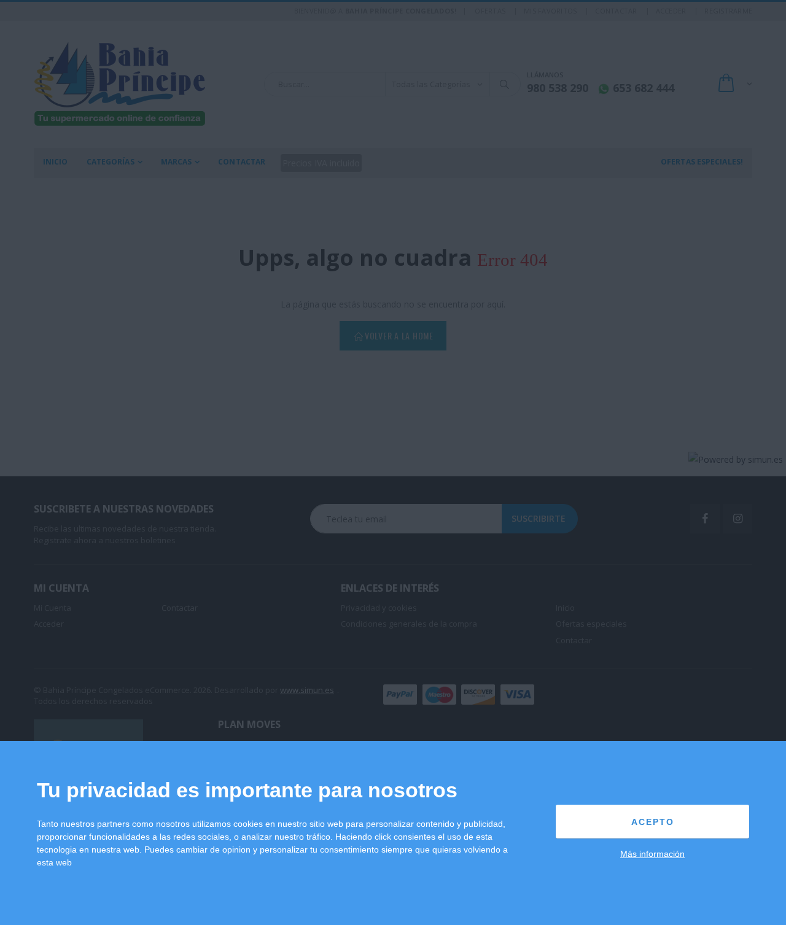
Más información (652, 854)
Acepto (652, 822)
